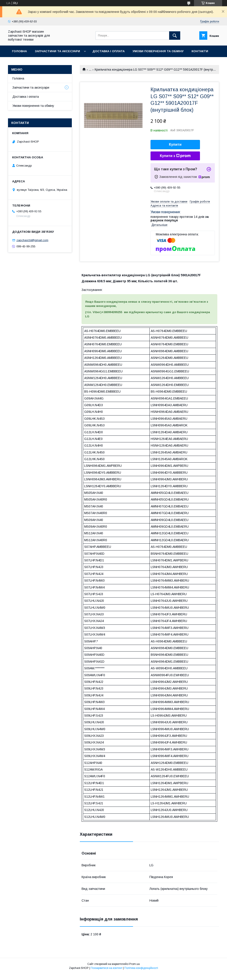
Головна (19, 51)
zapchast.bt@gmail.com (32, 240)
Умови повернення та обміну (158, 51)
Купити (175, 144)
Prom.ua (134, 964)
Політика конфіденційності (141, 968)
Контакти (200, 51)
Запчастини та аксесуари (57, 51)
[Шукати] (174, 35)
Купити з (167, 156)
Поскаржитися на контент (106, 968)
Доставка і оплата (108, 51)
